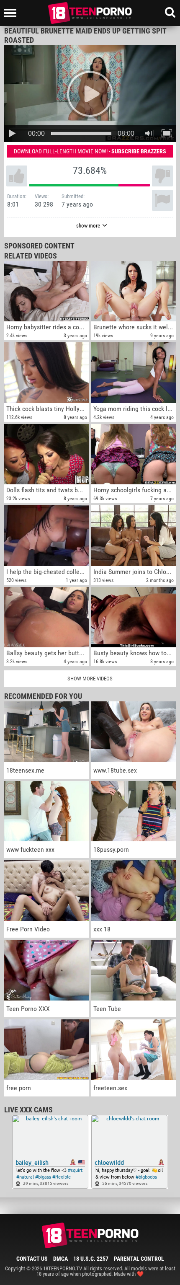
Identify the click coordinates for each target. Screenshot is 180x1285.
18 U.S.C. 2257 (90, 1259)
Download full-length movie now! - (90, 151)
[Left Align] (12, 13)
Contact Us (32, 1259)
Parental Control (139, 1259)
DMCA (60, 1259)
